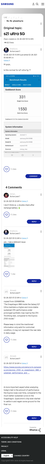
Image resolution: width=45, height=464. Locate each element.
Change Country (21, 456)
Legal (3, 451)
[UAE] (7, 4)
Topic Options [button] (37, 24)
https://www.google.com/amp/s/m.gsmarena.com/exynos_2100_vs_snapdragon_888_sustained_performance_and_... (22, 370)
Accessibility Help (9, 438)
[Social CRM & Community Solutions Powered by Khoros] (35, 429)
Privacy (4, 446)
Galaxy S (7, 61)
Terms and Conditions (11, 442)
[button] (37, 49)
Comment (33, 176)
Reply (34, 222)
